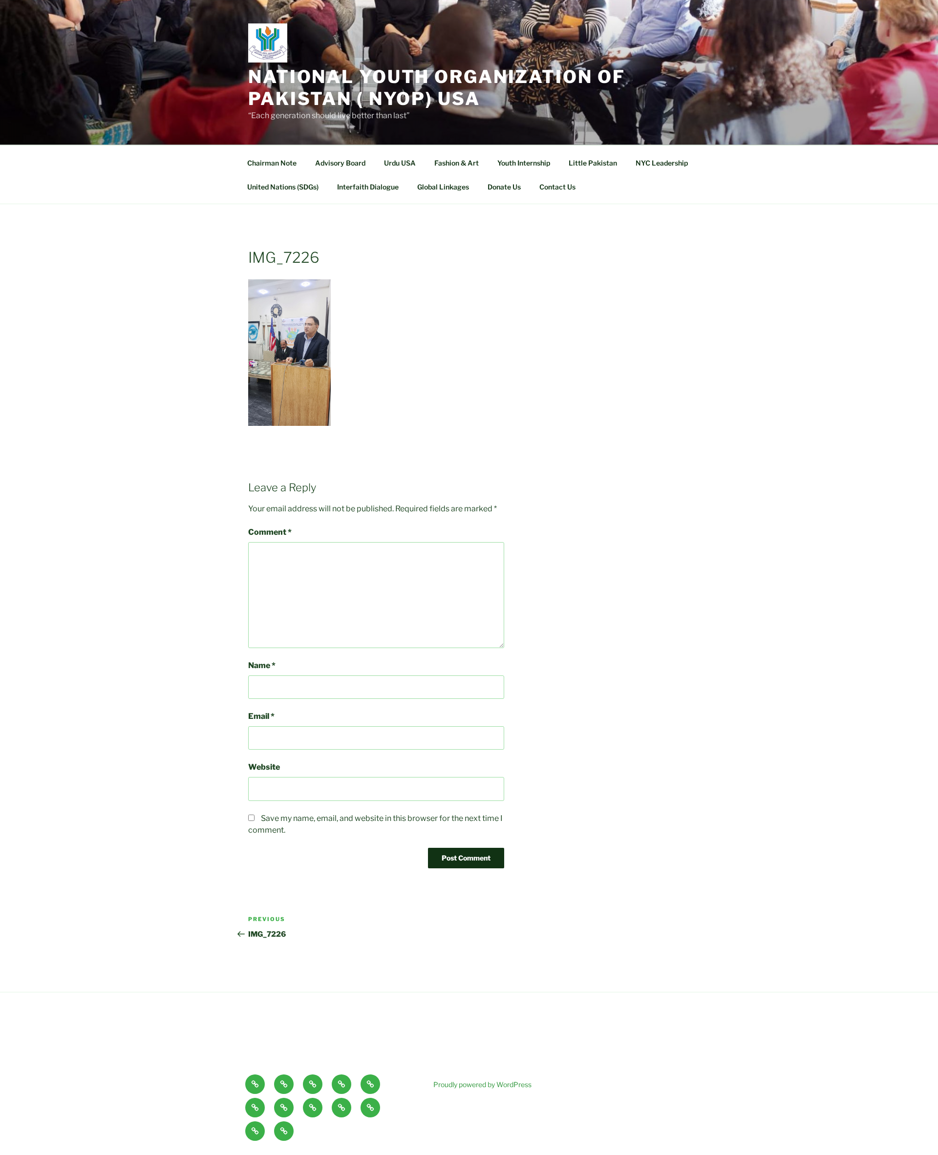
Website (264, 767)
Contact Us (557, 187)
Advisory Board (340, 163)
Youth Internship (523, 163)
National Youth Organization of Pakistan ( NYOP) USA (436, 87)
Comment (270, 532)
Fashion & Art (456, 163)
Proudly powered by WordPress (482, 1084)
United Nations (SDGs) (283, 187)
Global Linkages (443, 187)
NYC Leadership (662, 163)
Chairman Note (272, 163)
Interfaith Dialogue (368, 187)
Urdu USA (400, 163)
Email (261, 716)
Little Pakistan (593, 163)
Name (262, 665)
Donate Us (504, 187)
